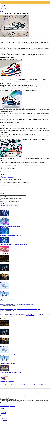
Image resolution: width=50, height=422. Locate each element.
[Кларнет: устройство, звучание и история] (4, 279)
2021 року (5, 314)
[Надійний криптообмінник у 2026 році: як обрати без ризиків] (4, 288)
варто (44, 314)
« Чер (24, 395)
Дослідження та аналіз (4, 418)
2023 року (11, 314)
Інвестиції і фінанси (3, 5)
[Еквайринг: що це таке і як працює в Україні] (4, 380)
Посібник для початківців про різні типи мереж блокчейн (9, 217)
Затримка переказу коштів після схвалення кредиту (8, 262)
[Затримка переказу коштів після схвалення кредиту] (4, 261)
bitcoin (15, 314)
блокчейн (39, 314)
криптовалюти (11, 315)
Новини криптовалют (4, 4)
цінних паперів (47, 315)
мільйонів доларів (22, 315)
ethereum (20, 314)
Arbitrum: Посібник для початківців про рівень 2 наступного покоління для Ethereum (13, 244)
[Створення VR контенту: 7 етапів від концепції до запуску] (4, 270)
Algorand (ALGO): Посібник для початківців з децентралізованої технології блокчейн (13, 253)
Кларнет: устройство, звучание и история (6, 345)
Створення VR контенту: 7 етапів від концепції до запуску (9, 271)
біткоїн (42, 314)
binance (13, 314)
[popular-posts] (1, 206)
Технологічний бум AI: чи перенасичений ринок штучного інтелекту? (11, 235)
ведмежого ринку (46, 314)
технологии (6, 202)
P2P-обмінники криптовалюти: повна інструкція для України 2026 (10, 372)
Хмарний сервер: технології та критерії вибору (7, 299)
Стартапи (2, 7)
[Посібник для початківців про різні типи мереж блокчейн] (4, 215)
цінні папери (1, 316)
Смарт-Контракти (36, 314)
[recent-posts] (1, 207)
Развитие (34, 314)
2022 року (8, 314)
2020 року (3, 314)
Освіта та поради (3, 6)
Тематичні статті (3, 8)
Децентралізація (26, 314)
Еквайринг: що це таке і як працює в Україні (7, 381)
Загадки (29, 314)
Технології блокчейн (4, 420)
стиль (4, 202)
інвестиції (12, 316)
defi (17, 314)
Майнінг (31, 314)
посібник (28, 315)
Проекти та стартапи (4, 412)
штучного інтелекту (5, 316)
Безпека (24, 314)
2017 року (1, 314)
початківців (33, 315)
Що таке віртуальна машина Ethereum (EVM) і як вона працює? (10, 226)
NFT (22, 314)
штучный (10, 316)
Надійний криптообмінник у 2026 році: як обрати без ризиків (10, 354)
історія (2, 202)
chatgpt (16, 314)
